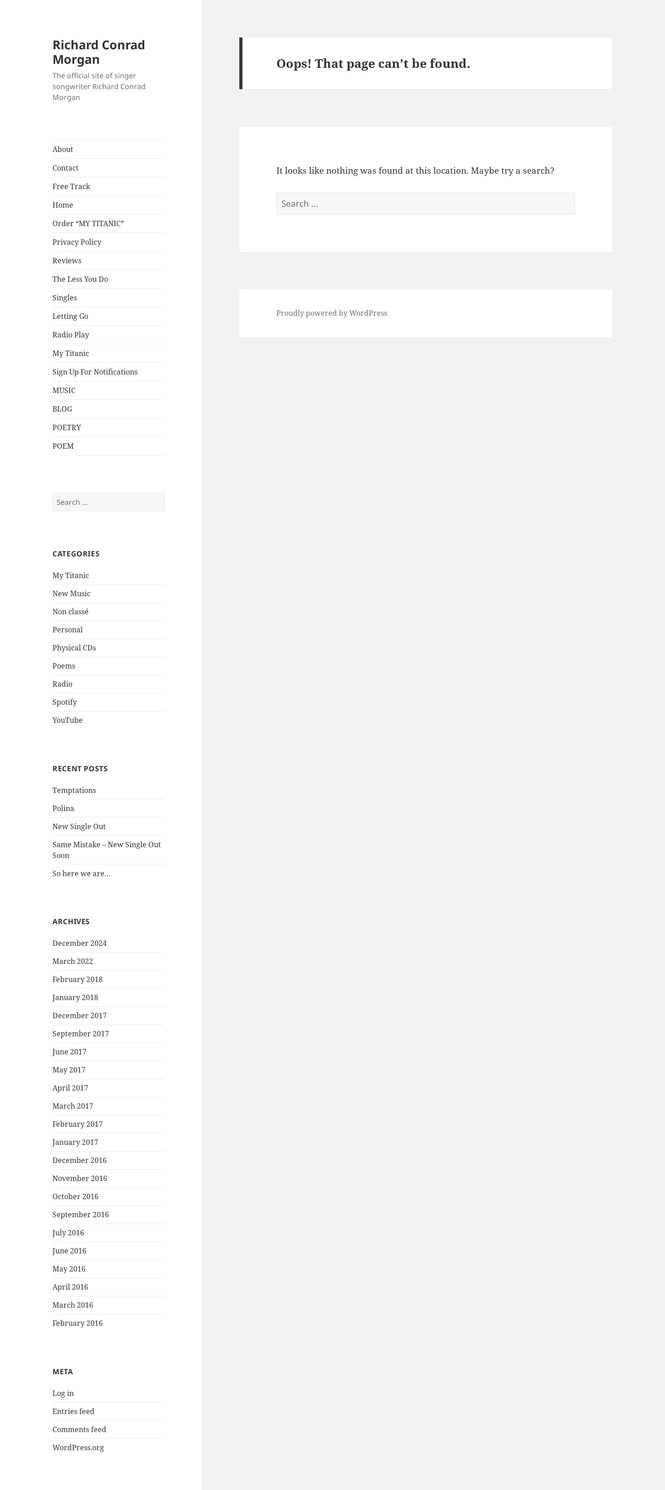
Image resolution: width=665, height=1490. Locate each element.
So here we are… (81, 873)
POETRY (66, 427)
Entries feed (73, 1411)
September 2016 (80, 1215)
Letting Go (70, 316)
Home (62, 205)
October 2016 (75, 1196)
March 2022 (72, 961)
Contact (65, 168)
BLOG (62, 409)
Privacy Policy (76, 242)
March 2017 (72, 1106)
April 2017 (70, 1088)
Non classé (70, 612)
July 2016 (68, 1233)
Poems (63, 666)
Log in (63, 1393)
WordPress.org (78, 1447)
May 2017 (69, 1070)
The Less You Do (80, 279)
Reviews (66, 261)
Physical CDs (74, 648)
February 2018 (77, 979)
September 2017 (80, 1034)
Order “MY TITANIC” (88, 223)
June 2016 (69, 1251)
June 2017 (69, 1052)
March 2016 (72, 1305)
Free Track (71, 186)
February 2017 (77, 1124)
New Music (71, 593)
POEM (63, 446)
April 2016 (70, 1287)
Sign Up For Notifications (95, 372)
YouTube (67, 720)
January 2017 (75, 1142)
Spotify (64, 702)
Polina (63, 808)
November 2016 (79, 1178)
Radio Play (70, 335)
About (62, 149)
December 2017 (79, 1015)
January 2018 (75, 997)
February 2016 (77, 1323)
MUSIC (64, 390)
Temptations (74, 790)
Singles (64, 298)
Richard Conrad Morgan (98, 51)
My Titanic (70, 353)
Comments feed (79, 1429)
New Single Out (79, 826)
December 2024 (79, 943)
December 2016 (79, 1160)
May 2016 (69, 1269)
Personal (67, 630)
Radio (62, 684)
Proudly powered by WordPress (331, 313)
